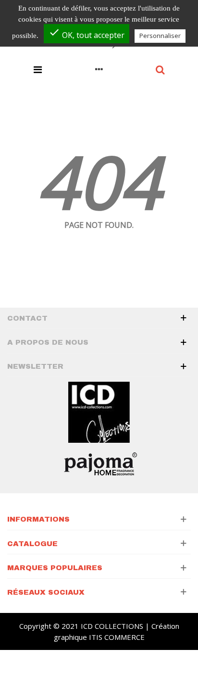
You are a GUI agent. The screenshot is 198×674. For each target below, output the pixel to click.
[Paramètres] (98, 69)
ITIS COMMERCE (117, 637)
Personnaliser (160, 35)
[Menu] (37, 69)
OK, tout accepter (86, 33)
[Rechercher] (160, 69)
